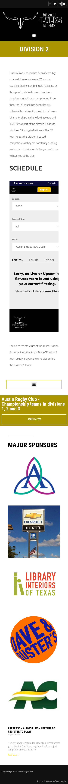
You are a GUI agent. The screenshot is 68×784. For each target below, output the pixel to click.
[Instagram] (60, 4)
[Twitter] (55, 4)
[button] (34, 35)
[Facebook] (50, 4)
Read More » (13, 755)
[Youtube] (64, 4)
